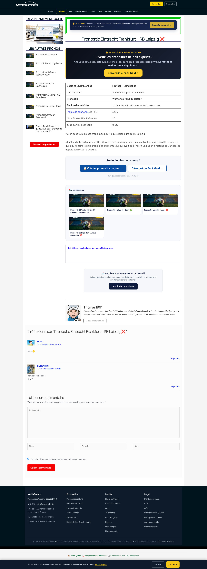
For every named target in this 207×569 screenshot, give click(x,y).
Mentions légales (151, 499)
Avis (100, 11)
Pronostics (61, 11)
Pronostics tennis (74, 508)
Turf (70, 11)
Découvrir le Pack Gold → (123, 73)
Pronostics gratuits (131, 11)
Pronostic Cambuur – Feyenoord (45, 116)
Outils (93, 11)
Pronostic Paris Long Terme (48, 63)
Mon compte (110, 526)
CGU (146, 508)
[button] (123, 248)
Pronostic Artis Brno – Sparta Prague (45, 73)
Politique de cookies (153, 517)
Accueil (50, 11)
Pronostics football (74, 503)
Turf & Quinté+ (72, 512)
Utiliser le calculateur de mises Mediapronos (92, 248)
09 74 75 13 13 (135, 541)
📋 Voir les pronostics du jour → (103, 168)
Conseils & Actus (81, 11)
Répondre (175, 358)
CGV (146, 503)
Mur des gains (111, 517)
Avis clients (110, 512)
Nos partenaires (151, 526)
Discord (108, 11)
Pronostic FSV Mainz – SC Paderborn (47, 96)
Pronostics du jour (117, 556)
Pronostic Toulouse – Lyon (48, 106)
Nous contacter (112, 531)
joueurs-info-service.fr (165, 541)
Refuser (158, 564)
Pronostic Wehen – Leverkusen (44, 85)
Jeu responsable (151, 522)
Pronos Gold (71, 517)
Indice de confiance (78, 111)
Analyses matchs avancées (95, 556)
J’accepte (173, 564)
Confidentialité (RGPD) (154, 512)
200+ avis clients (46, 504)
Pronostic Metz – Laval (46, 54)
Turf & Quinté (76, 556)
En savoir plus (101, 564)
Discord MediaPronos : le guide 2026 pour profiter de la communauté (48, 129)
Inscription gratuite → (123, 286)
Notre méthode (112, 499)
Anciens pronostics (95, 320)
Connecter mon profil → (162, 25)
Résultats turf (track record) (78, 522)
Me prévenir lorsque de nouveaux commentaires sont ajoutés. (58, 459)
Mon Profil (117, 11)
